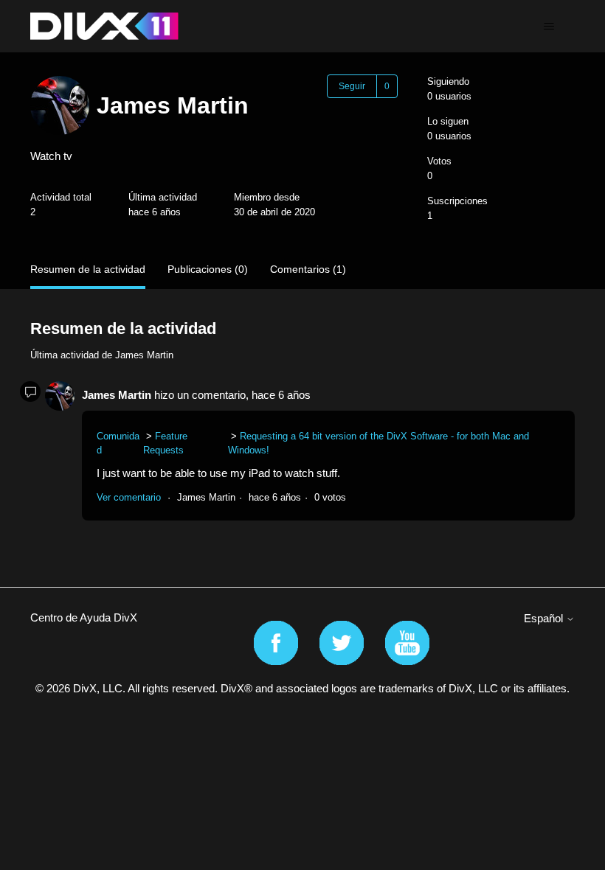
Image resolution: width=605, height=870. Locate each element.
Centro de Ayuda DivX (83, 617)
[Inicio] (104, 26)
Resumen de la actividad (87, 269)
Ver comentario (129, 497)
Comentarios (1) (308, 269)
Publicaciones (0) (207, 269)
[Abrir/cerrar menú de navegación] (548, 26)
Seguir (352, 86)
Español (545, 618)
